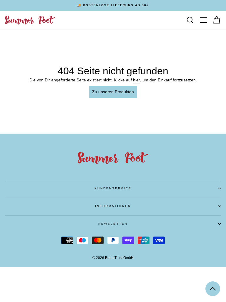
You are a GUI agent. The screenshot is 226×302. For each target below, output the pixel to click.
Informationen (113, 206)
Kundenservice (113, 188)
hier (136, 80)
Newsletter (113, 223)
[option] (113, 5)
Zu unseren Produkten (113, 92)
